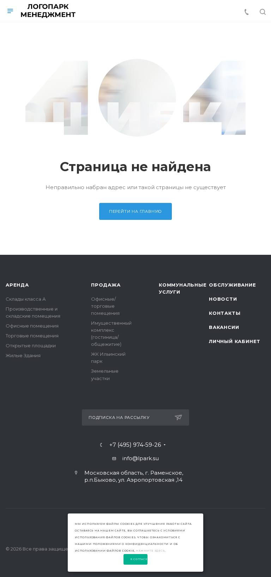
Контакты (224, 313)
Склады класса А (26, 299)
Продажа (106, 285)
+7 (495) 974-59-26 (135, 445)
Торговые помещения (32, 335)
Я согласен (139, 559)
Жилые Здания (23, 355)
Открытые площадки (31, 345)
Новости (223, 299)
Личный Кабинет (234, 341)
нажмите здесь (150, 550)
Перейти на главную (135, 211)
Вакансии (224, 327)
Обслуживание (232, 285)
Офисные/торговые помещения (105, 306)
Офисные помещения (32, 326)
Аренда (17, 285)
